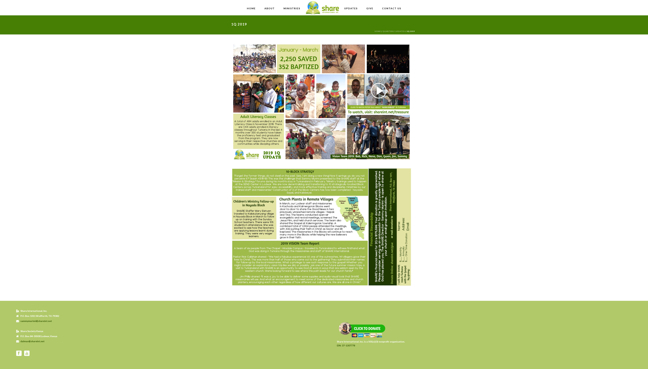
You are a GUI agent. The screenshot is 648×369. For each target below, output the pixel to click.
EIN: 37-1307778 (346, 345)
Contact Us (391, 8)
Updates (351, 8)
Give (369, 8)
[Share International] (322, 7)
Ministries (292, 8)
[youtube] (27, 353)
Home (251, 8)
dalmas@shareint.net (32, 341)
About (269, 8)
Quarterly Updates (394, 31)
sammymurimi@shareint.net (36, 321)
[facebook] (19, 353)
